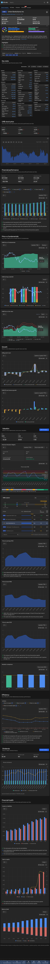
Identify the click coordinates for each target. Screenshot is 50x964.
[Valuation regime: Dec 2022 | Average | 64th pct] (14, 489)
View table (42, 198)
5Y (3, 447)
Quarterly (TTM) (42, 195)
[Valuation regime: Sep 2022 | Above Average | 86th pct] (12, 489)
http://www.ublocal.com (36, 53)
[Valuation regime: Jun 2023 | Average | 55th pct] (18, 489)
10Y (4, 245)
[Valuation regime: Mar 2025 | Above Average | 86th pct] (34, 489)
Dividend (18, 7)
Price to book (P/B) (39, 447)
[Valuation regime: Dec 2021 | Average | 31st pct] (5, 489)
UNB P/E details (43, 429)
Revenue (44, 245)
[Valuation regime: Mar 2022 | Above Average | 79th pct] (7, 489)
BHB (17, 55)
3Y (3, 195)
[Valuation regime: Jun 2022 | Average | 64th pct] (9, 489)
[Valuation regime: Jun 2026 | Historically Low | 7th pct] (45, 489)
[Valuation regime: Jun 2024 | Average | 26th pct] (27, 489)
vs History (33, 66)
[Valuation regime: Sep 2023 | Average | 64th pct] (20, 489)
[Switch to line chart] (9, 189)
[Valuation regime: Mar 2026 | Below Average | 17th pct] (43, 489)
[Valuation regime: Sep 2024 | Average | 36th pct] (29, 489)
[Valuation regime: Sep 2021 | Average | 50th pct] (3, 489)
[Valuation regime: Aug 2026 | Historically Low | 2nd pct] (47, 489)
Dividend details (43, 749)
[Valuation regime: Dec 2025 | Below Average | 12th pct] (40, 489)
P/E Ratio (12, 7)
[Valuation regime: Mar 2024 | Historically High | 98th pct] (25, 489)
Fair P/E (38, 314)
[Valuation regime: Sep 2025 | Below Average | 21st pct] (38, 489)
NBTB (7, 55)
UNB (4, 12)
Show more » (24, 39)
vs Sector (39, 66)
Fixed (42, 314)
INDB (14, 55)
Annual (44, 279)
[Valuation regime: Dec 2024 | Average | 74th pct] (32, 489)
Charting (23, 7)
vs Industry (45, 66)
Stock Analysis (4, 7)
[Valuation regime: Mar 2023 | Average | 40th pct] (16, 489)
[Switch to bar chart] (42, 189)
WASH (10, 55)
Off (29, 66)
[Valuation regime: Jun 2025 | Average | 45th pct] (36, 489)
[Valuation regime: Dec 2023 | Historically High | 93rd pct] (23, 489)
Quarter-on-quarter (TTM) (40, 355)
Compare (29, 7)
